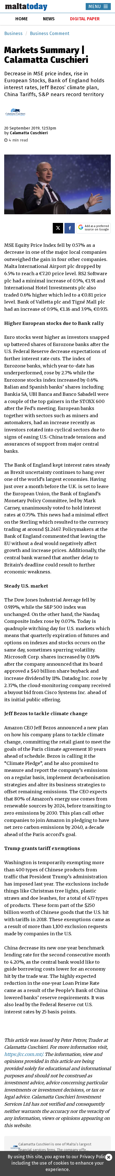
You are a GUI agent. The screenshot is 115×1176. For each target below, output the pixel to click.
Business (13, 33)
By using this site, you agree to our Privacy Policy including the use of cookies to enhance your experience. (58, 1163)
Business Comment (49, 33)
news (49, 18)
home (21, 18)
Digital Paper (85, 18)
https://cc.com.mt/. (24, 1054)
